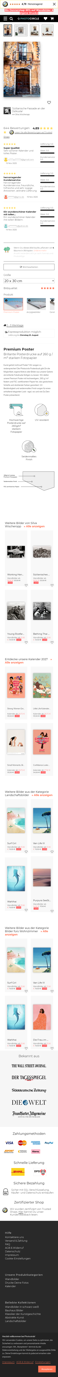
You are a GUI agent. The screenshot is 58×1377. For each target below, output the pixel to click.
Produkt (8, 294)
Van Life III (39, 843)
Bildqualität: (11, 288)
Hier (20, 1211)
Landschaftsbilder (15, 1321)
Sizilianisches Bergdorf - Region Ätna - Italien (42, 574)
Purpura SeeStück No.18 (42, 900)
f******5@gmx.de (16, 197)
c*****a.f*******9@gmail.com (21, 159)
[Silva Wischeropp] (7, 111)
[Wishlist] (45, 18)
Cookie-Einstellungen (18, 1258)
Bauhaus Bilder (14, 1310)
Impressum (12, 1255)
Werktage (15, 325)
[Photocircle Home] (28, 18)
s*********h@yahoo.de (18, 226)
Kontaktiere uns (14, 1237)
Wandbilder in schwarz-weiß (22, 1307)
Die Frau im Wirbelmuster (42, 1039)
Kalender (10, 1286)
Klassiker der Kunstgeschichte (23, 1314)
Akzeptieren (46, 1369)
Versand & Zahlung (16, 1240)
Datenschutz (12, 1251)
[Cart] (52, 18)
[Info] (6, 300)
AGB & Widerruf (14, 1247)
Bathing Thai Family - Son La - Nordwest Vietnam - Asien (42, 633)
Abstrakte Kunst (14, 1317)
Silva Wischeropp (22, 114)
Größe (7, 275)
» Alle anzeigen (34, 526)
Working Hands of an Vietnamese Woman (16, 574)
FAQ (7, 1244)
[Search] (11, 18)
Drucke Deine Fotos (17, 1282)
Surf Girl (11, 843)
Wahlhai (12, 901)
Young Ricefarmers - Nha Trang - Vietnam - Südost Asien (16, 633)
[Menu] (5, 18)
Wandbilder (12, 1279)
